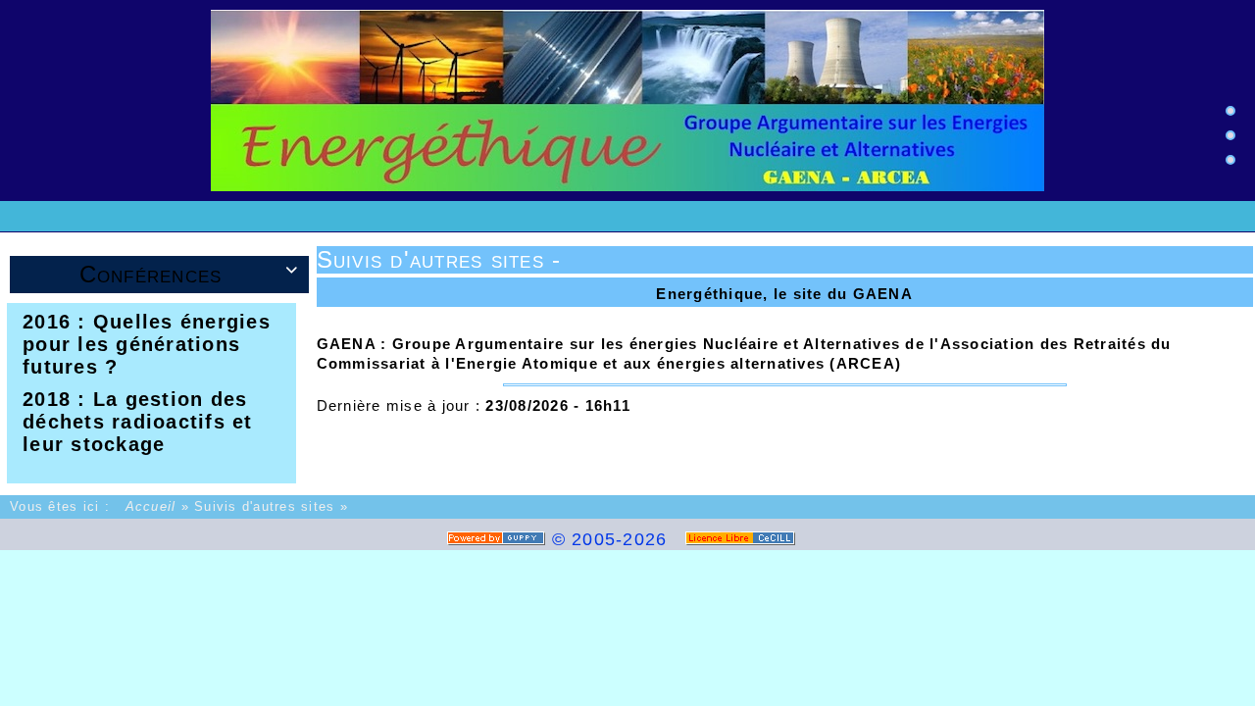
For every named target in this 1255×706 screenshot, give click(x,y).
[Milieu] (1230, 135)
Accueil (150, 507)
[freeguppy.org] (499, 539)
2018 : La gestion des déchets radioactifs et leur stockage (138, 421)
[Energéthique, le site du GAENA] (627, 100)
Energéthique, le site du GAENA (784, 293)
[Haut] (1230, 111)
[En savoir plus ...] (743, 539)
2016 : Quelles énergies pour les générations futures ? (147, 344)
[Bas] (1230, 160)
